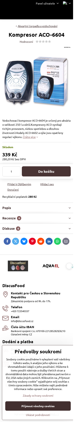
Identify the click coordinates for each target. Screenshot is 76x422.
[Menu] (68, 13)
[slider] (43, 41)
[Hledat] (49, 13)
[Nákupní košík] (59, 13)
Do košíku (46, 171)
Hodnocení (26, 41)
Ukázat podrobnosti (38, 415)
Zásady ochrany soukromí (38, 395)
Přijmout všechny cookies (38, 406)
